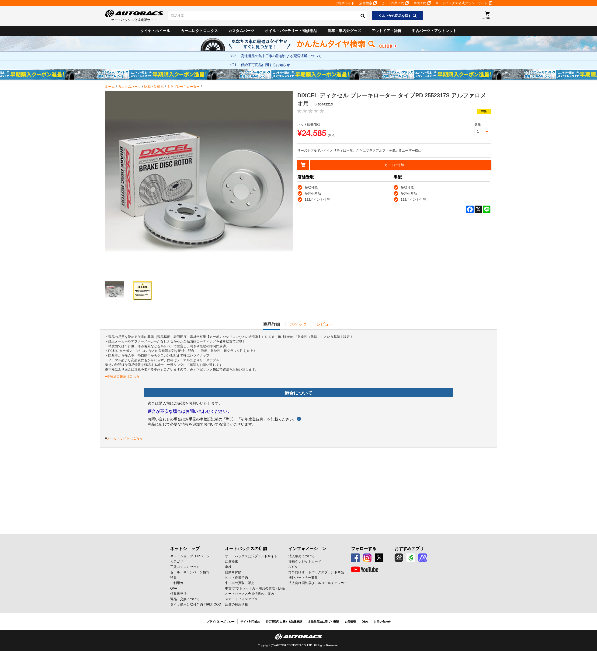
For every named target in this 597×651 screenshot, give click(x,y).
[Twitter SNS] (379, 557)
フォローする (363, 548)
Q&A (173, 588)
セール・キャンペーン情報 (189, 572)
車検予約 (419, 3)
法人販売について (301, 556)
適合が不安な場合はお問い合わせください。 (190, 411)
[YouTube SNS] (364, 569)
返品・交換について (185, 599)
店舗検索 (365, 3)
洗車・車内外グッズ (344, 31)
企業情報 (350, 621)
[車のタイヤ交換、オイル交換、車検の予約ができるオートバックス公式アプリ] (399, 557)
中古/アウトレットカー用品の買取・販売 (255, 588)
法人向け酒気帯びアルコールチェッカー (317, 583)
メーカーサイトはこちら (125, 438)
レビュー (324, 324)
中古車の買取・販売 (239, 583)
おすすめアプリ (409, 548)
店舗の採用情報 (236, 604)
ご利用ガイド (344, 3)
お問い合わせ (382, 621)
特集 (173, 577)
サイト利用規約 (250, 621)
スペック (298, 324)
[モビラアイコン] (422, 557)
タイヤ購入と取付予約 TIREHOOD (195, 604)
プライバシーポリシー (221, 621)
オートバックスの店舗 (246, 548)
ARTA (292, 567)
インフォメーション (307, 548)
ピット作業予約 (392, 3)
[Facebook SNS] (355, 557)
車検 (228, 567)
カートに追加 (394, 165)
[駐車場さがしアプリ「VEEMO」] (410, 557)
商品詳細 (271, 326)
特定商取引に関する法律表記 (284, 621)
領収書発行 (178, 593)
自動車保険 (233, 572)
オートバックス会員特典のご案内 (249, 593)
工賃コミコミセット (185, 567)
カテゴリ (176, 561)
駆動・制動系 (154, 86)
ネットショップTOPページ (190, 556)
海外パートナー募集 (303, 577)
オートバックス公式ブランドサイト (461, 3)
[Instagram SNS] (367, 557)
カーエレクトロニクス (199, 31)
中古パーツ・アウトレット (434, 31)
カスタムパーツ (241, 31)
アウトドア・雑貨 (386, 31)
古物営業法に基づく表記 (323, 621)
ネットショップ (185, 548)
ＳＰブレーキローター (183, 86)
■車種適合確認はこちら (122, 376)
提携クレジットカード (304, 561)
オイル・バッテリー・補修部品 (291, 31)
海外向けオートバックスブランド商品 (316, 572)
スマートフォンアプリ (241, 599)
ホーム (110, 86)
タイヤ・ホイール (155, 31)
